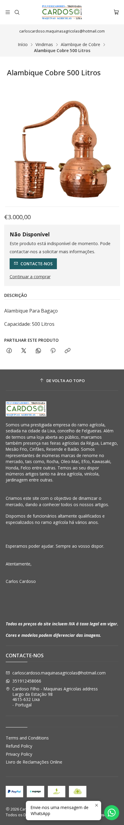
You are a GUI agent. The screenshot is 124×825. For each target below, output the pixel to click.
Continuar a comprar (30, 277)
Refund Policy (19, 746)
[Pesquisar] (17, 12)
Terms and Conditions (27, 738)
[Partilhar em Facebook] (9, 351)
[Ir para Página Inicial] (61, 12)
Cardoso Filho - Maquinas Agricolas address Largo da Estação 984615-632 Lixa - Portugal (55, 697)
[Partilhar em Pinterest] (53, 351)
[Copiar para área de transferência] (68, 351)
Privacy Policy (19, 754)
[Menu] (8, 12)
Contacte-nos (36, 263)
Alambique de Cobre (80, 44)
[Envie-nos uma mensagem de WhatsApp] (111, 812)
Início (23, 44)
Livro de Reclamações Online (34, 762)
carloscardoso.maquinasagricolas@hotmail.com (59, 673)
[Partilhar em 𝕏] (24, 351)
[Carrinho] (116, 12)
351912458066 (26, 681)
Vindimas (44, 44)
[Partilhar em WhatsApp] (38, 351)
